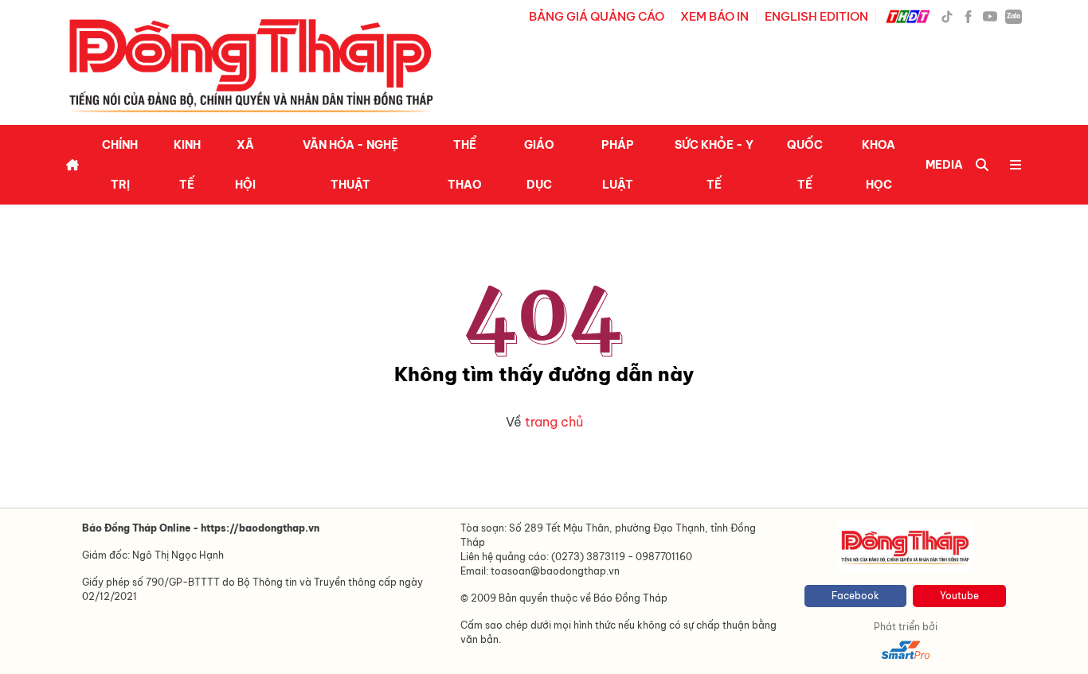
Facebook (855, 596)
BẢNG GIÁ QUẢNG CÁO (596, 16)
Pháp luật (617, 165)
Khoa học (878, 165)
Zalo (1013, 16)
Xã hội (245, 165)
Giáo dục (539, 165)
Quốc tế (805, 165)
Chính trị (120, 165)
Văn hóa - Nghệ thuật (350, 165)
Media (944, 165)
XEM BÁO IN (714, 16)
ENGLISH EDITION (816, 16)
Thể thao (465, 165)
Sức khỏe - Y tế (714, 165)
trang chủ (554, 422)
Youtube (959, 596)
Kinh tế (187, 165)
